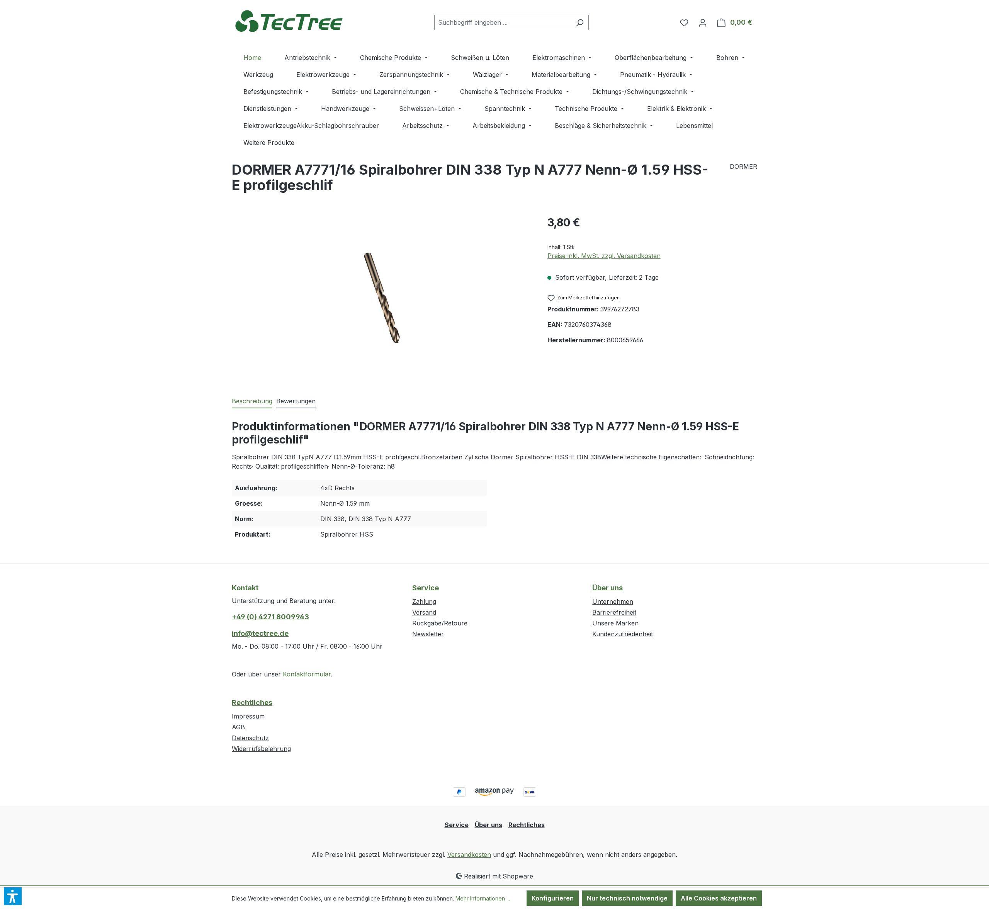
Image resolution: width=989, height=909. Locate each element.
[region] (382, 297)
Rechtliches (252, 702)
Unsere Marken (615, 623)
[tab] (252, 401)
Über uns (607, 588)
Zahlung (424, 601)
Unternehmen (612, 601)
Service (425, 588)
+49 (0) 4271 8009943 (270, 617)
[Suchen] (580, 22)
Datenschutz (250, 738)
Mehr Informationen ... (482, 898)
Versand (424, 612)
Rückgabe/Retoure (439, 623)
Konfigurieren (553, 898)
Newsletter (428, 634)
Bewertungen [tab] (296, 401)
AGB (238, 727)
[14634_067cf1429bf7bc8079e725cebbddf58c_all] (382, 297)
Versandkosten (469, 854)
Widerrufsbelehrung (261, 749)
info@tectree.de (260, 633)
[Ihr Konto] (702, 22)
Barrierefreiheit (614, 612)
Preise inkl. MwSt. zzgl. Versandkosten (604, 256)
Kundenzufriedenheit (622, 634)
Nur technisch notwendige (627, 898)
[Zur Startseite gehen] (290, 21)
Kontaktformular (307, 674)
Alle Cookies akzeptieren (719, 898)
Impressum (248, 716)
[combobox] (502, 22)
